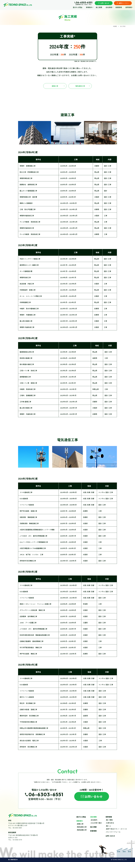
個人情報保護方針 (13, 859)
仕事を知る (110, 823)
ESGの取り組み (96, 823)
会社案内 (94, 820)
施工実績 (99, 7)
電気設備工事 (82, 830)
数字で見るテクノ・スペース (116, 829)
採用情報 (109, 817)
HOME (115, 26)
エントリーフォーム (113, 832)
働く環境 (109, 820)
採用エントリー (124, 3)
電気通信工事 (80, 86)
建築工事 (55, 86)
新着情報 (119, 7)
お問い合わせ (104, 3)
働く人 (108, 826)
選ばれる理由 (77, 7)
